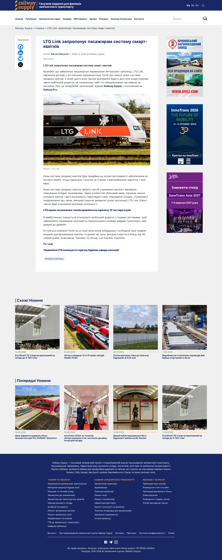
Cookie (171, 533)
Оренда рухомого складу (60, 503)
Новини (19, 19)
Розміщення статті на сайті (156, 487)
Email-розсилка (150, 495)
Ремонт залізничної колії (60, 514)
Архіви (93, 19)
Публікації (31, 19)
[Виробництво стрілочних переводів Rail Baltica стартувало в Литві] (184, 327)
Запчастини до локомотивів (61, 495)
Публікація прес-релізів (154, 483)
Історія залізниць (103, 518)
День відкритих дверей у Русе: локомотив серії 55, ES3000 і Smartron (36, 436)
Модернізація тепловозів (60, 518)
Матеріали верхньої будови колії (63, 487)
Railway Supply (23, 28)
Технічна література (121, 19)
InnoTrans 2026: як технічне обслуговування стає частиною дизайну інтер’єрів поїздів (85, 438)
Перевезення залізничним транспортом (67, 483)
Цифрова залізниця (57, 526)
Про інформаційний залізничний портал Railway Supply (85, 533)
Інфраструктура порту (105, 503)
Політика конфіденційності (152, 533)
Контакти (139, 19)
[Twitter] (20, 64)
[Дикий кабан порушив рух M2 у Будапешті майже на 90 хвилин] (135, 407)
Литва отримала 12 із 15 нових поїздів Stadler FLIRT (84, 356)
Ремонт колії (101, 495)
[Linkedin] (20, 52)
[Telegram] (20, 58)
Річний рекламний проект (155, 503)
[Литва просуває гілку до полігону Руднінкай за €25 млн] (135, 327)
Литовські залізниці (54, 258)
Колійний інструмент (58, 507)
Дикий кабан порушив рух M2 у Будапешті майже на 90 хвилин (129, 436)
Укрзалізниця (101, 487)
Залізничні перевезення (106, 514)
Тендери (67, 19)
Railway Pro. (50, 89)
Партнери (131, 533)
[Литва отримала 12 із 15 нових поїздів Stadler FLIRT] (86, 327)
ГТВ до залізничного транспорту (63, 522)
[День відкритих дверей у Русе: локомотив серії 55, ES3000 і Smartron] (37, 407)
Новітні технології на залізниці (109, 507)
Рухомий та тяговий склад (60, 491)
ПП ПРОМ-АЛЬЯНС (145, 548)
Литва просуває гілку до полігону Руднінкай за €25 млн (131, 356)
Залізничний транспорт (106, 483)
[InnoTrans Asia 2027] (185, 202)
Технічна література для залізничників (113, 510)
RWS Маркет (80, 19)
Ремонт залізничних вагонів (61, 510)
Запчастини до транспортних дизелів (66, 499)
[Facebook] (20, 47)
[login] (203, 5)
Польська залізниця (104, 491)
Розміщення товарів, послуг (156, 499)
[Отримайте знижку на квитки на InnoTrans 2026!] (185, 134)
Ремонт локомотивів (104, 499)
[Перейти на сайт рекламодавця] (185, 66)
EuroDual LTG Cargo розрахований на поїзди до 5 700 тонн (35, 356)
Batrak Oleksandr (60, 54)
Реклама (103, 19)
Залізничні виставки (49, 19)
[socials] (106, 542)
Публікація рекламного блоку (157, 491)
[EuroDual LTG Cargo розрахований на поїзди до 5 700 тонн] (37, 327)
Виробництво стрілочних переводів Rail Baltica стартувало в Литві (183, 356)
